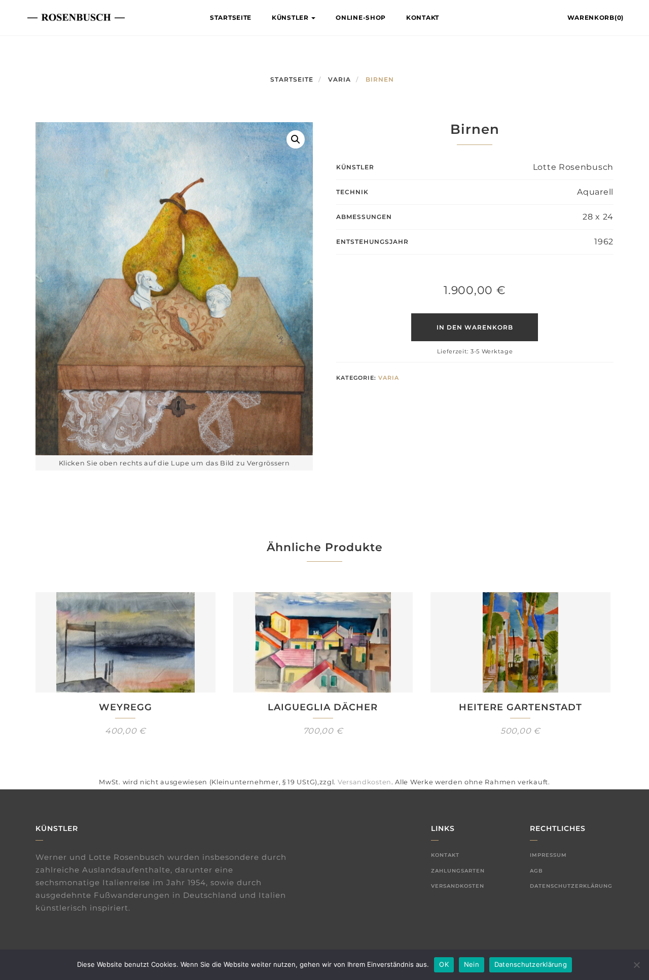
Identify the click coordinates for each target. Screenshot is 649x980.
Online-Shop (361, 17)
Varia (339, 79)
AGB (536, 870)
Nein (471, 964)
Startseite (230, 17)
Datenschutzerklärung (571, 886)
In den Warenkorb (475, 327)
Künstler (291, 17)
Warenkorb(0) (595, 17)
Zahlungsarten (458, 870)
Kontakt (422, 17)
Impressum (548, 855)
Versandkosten (364, 782)
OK (444, 964)
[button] (295, 139)
